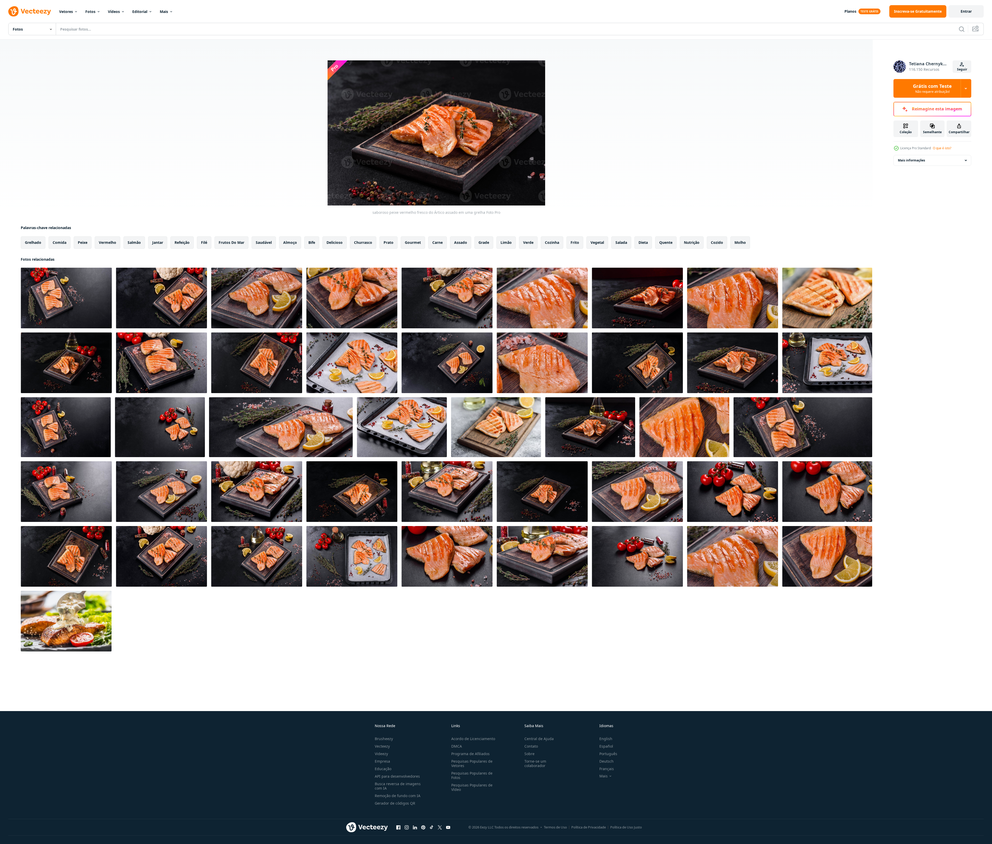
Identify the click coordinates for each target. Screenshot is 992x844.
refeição (182, 242)
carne (437, 242)
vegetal (597, 242)
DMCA (456, 746)
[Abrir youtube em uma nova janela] (448, 827)
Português (608, 753)
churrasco (363, 242)
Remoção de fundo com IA (397, 795)
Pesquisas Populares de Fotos (471, 775)
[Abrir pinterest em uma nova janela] (423, 827)
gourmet (413, 242)
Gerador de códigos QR (395, 803)
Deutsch (606, 761)
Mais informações (911, 160)
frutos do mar (231, 242)
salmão (134, 242)
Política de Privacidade (588, 827)
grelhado (33, 242)
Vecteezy (382, 746)
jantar (157, 242)
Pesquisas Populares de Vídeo (471, 787)
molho (740, 242)
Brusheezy (384, 738)
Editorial (139, 11)
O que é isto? (942, 148)
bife (311, 242)
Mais (164, 11)
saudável (264, 242)
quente (665, 242)
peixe (82, 242)
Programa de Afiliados (470, 753)
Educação (383, 768)
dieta (643, 242)
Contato (531, 746)
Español (606, 746)
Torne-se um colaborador (535, 763)
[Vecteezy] (29, 11)
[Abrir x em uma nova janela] (440, 827)
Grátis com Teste (932, 88)
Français (606, 768)
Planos (850, 11)
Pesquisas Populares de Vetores (471, 763)
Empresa (382, 761)
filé (204, 242)
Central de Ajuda (539, 738)
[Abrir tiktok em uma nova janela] (431, 827)
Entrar (966, 11)
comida (59, 242)
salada (621, 242)
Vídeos (114, 11)
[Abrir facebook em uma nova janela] (398, 827)
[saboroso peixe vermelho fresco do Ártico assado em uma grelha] (66, 298)
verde (528, 242)
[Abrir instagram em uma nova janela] (407, 827)
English (605, 738)
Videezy (381, 753)
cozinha (552, 242)
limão (506, 242)
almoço (290, 242)
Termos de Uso (555, 827)
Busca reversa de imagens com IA (398, 786)
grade (483, 242)
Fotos (90, 11)
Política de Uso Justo (626, 827)
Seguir (962, 69)
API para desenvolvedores (397, 776)
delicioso (335, 242)
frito (575, 242)
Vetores (66, 11)
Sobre (529, 753)
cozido (717, 242)
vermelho (107, 242)
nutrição (691, 242)
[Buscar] (962, 29)
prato (388, 242)
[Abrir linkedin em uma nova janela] (415, 827)
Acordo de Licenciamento (473, 738)
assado (460, 242)
